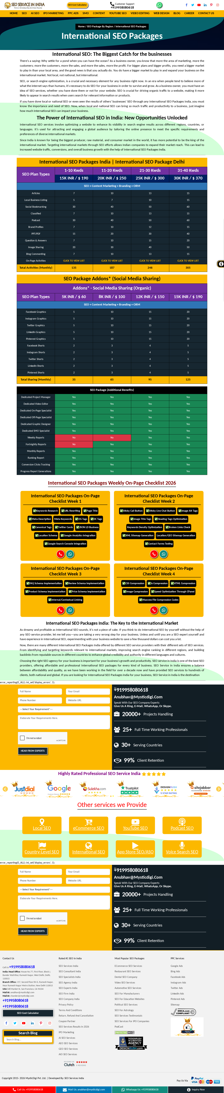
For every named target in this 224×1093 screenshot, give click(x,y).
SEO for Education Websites (129, 999)
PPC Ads (73, 13)
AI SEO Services (67, 1038)
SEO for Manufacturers (127, 993)
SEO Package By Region (100, 26)
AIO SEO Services (68, 1054)
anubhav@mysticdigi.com (138, 697)
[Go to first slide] (218, 789)
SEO (24, 13)
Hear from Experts (33, 751)
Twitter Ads (177, 988)
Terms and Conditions (70, 1010)
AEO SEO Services (68, 1043)
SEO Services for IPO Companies (132, 1021)
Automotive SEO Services (128, 988)
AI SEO (35, 13)
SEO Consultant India (70, 971)
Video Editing (140, 13)
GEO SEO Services (68, 1049)
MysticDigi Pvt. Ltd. (36, 1078)
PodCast (119, 1027)
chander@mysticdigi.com (22, 996)
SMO (86, 13)
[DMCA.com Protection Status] (124, 1032)
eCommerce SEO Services (128, 966)
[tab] (111, 796)
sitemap (175, 1005)
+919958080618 (131, 690)
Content (99, 13)
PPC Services (177, 958)
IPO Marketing (53, 13)
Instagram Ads (178, 982)
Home (14, 13)
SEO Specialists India (70, 977)
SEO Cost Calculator (77, 5)
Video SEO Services (125, 982)
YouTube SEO (118, 13)
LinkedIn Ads (177, 993)
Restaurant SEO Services (128, 971)
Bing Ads (175, 971)
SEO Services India (68, 966)
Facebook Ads (178, 977)
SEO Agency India (68, 982)
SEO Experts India (68, 988)
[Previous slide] (5, 789)
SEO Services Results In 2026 (74, 1027)
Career (189, 13)
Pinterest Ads (178, 999)
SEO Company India (69, 999)
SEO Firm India (66, 993)
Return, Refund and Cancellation (76, 1016)
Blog (176, 13)
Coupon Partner (67, 1021)
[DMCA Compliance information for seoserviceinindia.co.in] (183, 1012)
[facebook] (186, 5)
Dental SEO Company (126, 977)
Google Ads (177, 966)
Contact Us (206, 13)
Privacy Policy (66, 1005)
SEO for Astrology (124, 1010)
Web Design (161, 13)
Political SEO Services (126, 1005)
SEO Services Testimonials (128, 1016)
